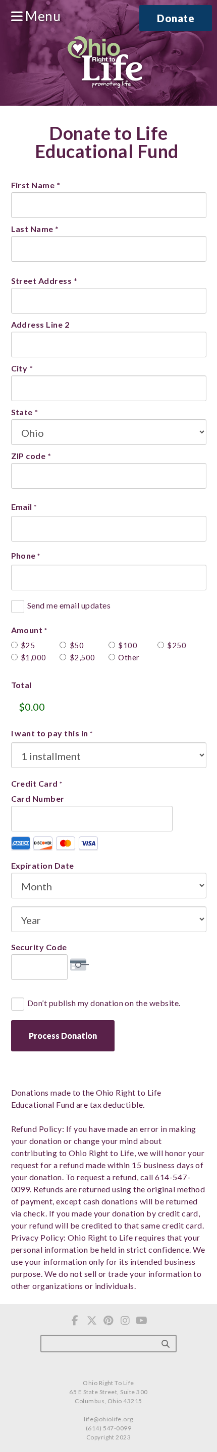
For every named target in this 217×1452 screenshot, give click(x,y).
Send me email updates (69, 605)
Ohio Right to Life (104, 63)
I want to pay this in (52, 733)
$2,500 (78, 657)
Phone (25, 555)
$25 (28, 645)
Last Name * (35, 229)
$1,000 (29, 657)
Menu (42, 16)
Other (126, 657)
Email (24, 506)
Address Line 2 (40, 324)
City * (22, 368)
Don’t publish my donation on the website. (104, 1003)
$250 (175, 645)
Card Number (38, 798)
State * (24, 412)
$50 (77, 645)
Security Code (39, 947)
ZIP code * (31, 456)
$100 (126, 645)
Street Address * (44, 280)
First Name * (36, 185)
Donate (175, 18)
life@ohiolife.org (108, 1419)
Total (21, 685)
